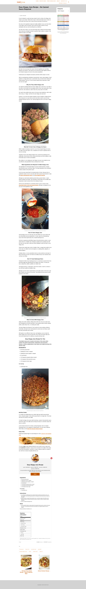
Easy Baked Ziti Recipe (40, 175)
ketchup (30, 551)
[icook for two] (22, 2)
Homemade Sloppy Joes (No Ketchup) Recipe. (29, 185)
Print (35, 474)
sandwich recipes (35, 551)
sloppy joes (41, 551)
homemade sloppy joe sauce (23, 551)
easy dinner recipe (33, 549)
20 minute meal (21, 549)
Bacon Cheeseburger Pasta (26, 175)
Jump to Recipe (23, 15)
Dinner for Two (27, 549)
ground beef (39, 549)
